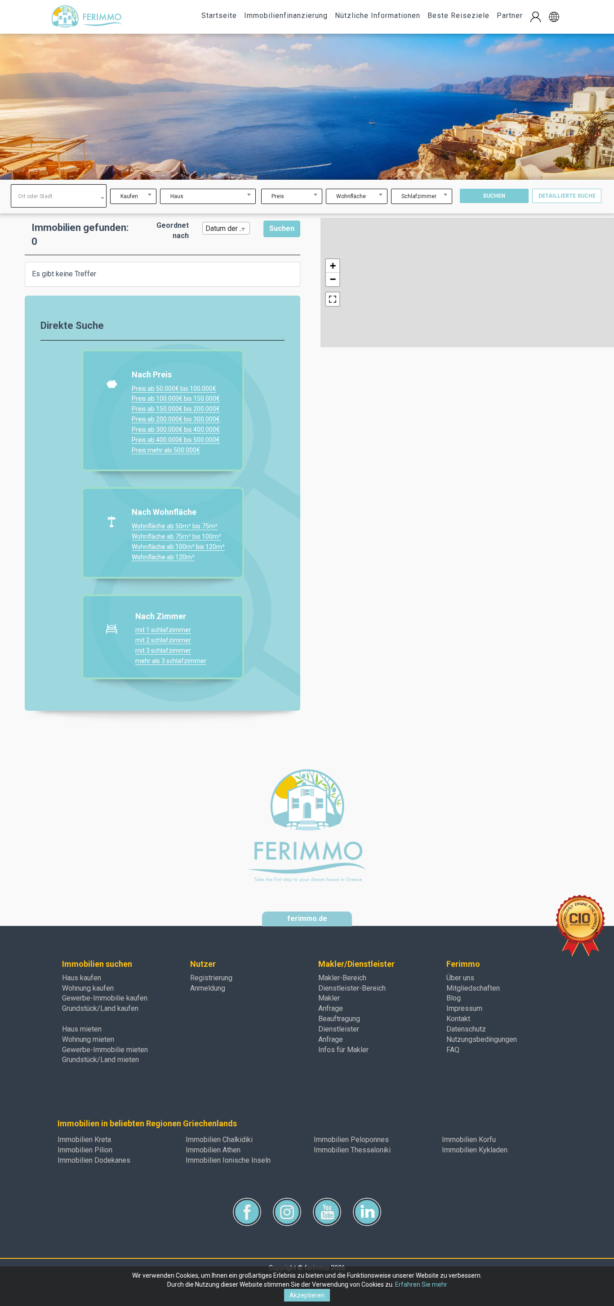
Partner (510, 15)
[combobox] (59, 196)
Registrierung (211, 978)
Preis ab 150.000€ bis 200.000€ (176, 408)
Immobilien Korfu (469, 1139)
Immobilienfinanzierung (286, 15)
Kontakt (458, 1018)
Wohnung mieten (88, 1039)
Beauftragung (339, 1018)
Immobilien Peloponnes (351, 1139)
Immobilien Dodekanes (94, 1160)
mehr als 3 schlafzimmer (170, 660)
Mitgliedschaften (473, 988)
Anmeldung (207, 988)
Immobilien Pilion (85, 1150)
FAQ (452, 1049)
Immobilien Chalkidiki (219, 1139)
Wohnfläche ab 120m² (163, 557)
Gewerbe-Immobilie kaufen (104, 998)
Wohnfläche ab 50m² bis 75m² (175, 526)
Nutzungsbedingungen (481, 1039)
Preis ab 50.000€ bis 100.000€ (174, 388)
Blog (453, 998)
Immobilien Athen (213, 1150)
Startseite (219, 15)
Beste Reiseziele (458, 15)
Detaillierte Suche (567, 196)
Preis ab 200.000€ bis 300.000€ (176, 419)
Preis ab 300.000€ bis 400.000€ (176, 429)
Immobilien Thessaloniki (352, 1150)
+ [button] (333, 265)
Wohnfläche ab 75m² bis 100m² (176, 536)
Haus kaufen (81, 978)
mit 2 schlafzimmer (163, 640)
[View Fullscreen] (332, 299)
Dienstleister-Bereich (352, 988)
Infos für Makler (343, 1049)
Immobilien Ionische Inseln (228, 1160)
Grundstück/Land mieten (100, 1059)
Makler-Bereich (342, 978)
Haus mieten (82, 1029)
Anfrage (330, 1008)
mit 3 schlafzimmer (163, 650)
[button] (554, 16)
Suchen (494, 196)
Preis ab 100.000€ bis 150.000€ (176, 398)
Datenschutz (466, 1029)
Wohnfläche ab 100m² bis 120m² (178, 546)
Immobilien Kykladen (474, 1150)
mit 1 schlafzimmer (163, 629)
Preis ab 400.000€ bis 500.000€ (176, 439)
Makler (329, 998)
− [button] (333, 279)
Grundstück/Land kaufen (100, 1008)
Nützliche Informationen (377, 15)
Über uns (460, 978)
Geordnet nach (172, 230)
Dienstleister (338, 1029)
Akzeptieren (307, 1295)
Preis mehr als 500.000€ (166, 450)
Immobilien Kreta (84, 1139)
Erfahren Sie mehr (421, 1284)
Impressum (464, 1008)
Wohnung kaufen (88, 988)
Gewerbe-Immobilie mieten (105, 1049)
